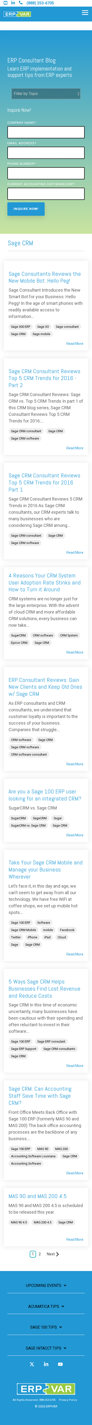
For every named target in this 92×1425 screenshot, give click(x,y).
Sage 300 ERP (20, 326)
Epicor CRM (19, 643)
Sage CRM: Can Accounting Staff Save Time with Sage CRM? (40, 1096)
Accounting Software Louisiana (33, 1156)
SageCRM (40, 818)
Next (51, 1254)
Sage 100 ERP (20, 922)
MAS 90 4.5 (19, 1222)
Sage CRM (18, 334)
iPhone (32, 937)
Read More (74, 344)
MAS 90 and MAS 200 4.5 (38, 1196)
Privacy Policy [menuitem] (68, 1400)
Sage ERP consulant (51, 1041)
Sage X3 (43, 326)
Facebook (67, 930)
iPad (47, 937)
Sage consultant (67, 326)
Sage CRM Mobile (23, 930)
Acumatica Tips (43, 1306)
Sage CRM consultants (59, 1049)
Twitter (16, 937)
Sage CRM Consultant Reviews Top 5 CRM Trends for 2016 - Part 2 (44, 378)
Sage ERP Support (23, 1049)
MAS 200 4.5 (42, 1222)
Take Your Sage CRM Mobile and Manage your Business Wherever (46, 869)
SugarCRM (18, 635)
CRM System (69, 635)
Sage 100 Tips (43, 1327)
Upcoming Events (43, 1285)
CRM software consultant (29, 754)
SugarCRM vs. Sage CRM (28, 825)
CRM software (43, 635)
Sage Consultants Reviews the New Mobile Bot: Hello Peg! (45, 277)
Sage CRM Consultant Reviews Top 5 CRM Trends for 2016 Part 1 (44, 482)
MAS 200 (61, 1149)
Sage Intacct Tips (43, 1348)
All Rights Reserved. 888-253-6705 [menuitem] (34, 1400)
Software (43, 922)
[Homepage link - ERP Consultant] (46, 1392)
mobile (48, 930)
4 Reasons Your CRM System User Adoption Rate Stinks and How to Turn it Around (45, 582)
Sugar (58, 818)
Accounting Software (26, 1163)
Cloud (62, 937)
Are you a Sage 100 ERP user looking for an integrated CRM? (45, 795)
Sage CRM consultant (26, 431)
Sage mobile (41, 334)
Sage (14, 944)
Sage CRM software (25, 438)
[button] (85, 12)
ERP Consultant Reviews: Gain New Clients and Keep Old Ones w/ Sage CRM (45, 687)
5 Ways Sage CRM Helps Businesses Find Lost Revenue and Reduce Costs (44, 988)
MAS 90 (42, 1149)
